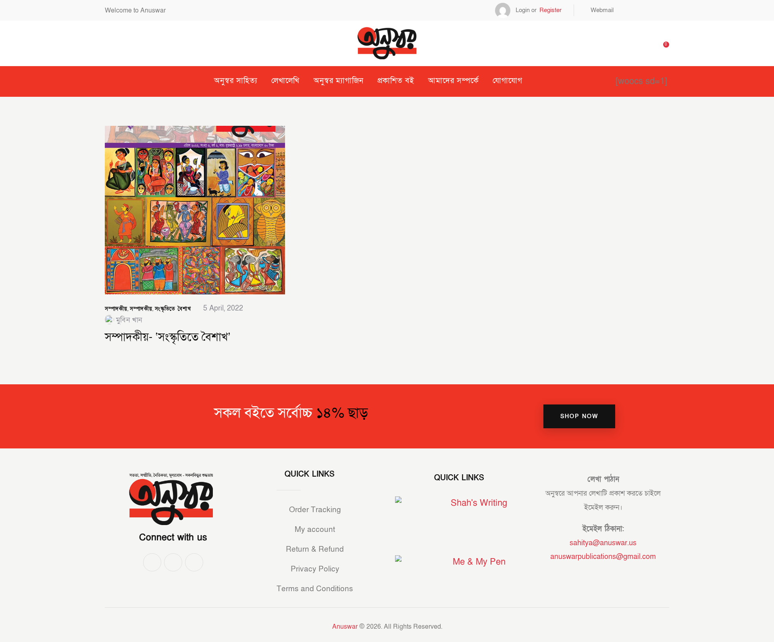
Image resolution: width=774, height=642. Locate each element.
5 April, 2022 (223, 308)
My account (315, 530)
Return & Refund (315, 549)
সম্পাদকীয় (116, 309)
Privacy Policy (315, 569)
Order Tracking (315, 510)
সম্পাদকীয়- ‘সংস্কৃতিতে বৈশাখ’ (168, 337)
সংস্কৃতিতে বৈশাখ (173, 309)
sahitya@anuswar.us (603, 543)
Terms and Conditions (315, 589)
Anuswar (345, 626)
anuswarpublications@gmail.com (603, 556)
